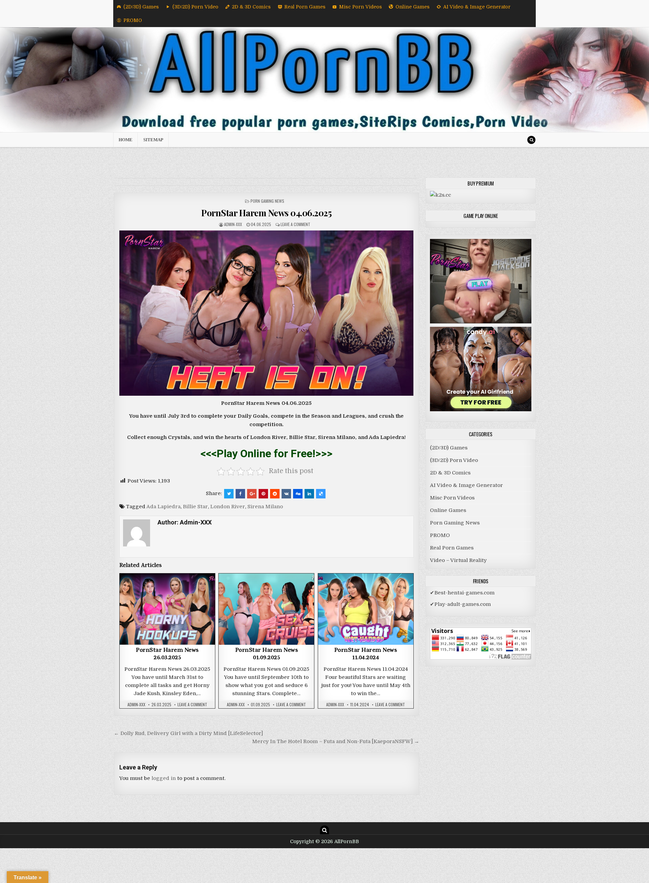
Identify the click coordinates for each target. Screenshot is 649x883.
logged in (163, 778)
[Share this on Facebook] (240, 493)
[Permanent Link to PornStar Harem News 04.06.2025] (266, 313)
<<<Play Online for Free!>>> (266, 453)
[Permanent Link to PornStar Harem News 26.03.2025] (167, 609)
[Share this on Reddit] (275, 493)
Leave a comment (295, 224)
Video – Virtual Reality (458, 560)
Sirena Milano (265, 507)
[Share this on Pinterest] (263, 493)
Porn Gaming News (267, 201)
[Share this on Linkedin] (309, 493)
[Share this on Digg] (298, 493)
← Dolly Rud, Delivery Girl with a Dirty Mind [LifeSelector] (188, 733)
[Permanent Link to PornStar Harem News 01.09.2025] (266, 609)
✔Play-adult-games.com (460, 604)
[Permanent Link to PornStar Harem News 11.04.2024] (365, 609)
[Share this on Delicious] (321, 493)
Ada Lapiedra (163, 507)
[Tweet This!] (229, 493)
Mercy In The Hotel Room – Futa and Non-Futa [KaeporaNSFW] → (335, 741)
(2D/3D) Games (141, 6)
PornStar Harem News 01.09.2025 (266, 654)
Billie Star (195, 507)
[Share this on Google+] (252, 493)
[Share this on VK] (286, 493)
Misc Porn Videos (360, 6)
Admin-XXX (233, 224)
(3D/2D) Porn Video (195, 6)
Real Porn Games (305, 6)
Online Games (412, 6)
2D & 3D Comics (251, 6)
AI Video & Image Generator (476, 6)
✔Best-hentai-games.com (462, 593)
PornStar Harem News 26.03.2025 (167, 654)
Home (126, 139)
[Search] (531, 140)
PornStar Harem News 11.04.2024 (365, 654)
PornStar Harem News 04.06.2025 (266, 213)
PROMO (132, 20)
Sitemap (153, 139)
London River (227, 507)
